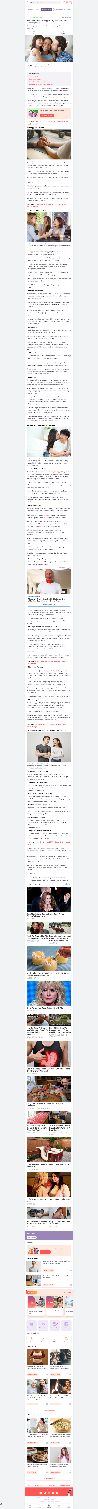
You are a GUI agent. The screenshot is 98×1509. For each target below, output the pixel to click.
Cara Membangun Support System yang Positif (41, 84)
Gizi (37, 9)
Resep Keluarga (31, 1472)
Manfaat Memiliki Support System (38, 81)
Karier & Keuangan (32, 1442)
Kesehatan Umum (58, 9)
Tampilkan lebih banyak (49, 1410)
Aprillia (44, 66)
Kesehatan (30, 9)
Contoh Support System (35, 79)
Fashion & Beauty (55, 1472)
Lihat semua (67, 1292)
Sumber (33, 873)
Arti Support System (34, 76)
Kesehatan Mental (46, 9)
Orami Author (48, 65)
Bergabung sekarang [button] (47, 115)
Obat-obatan (70, 9)
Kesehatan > (34, 14)
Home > (29, 14)
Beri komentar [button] (45, 1252)
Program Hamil (55, 1442)
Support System (31, 1237)
